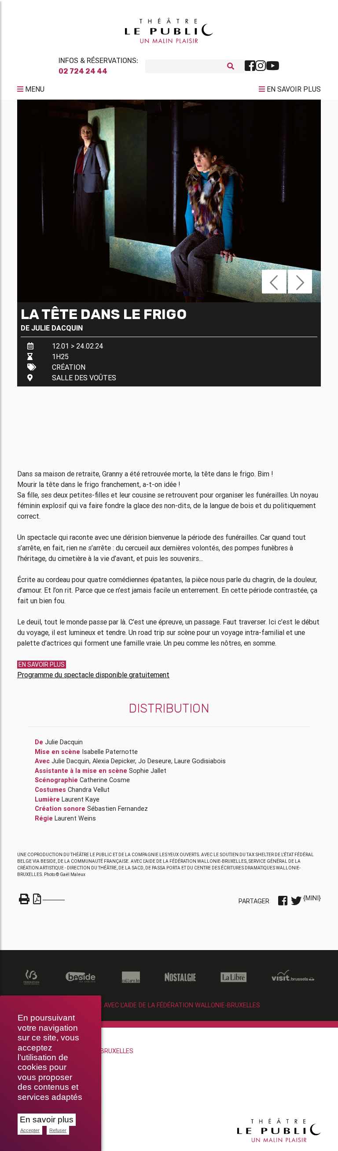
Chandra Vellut (89, 790)
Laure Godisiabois (200, 761)
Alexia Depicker (113, 761)
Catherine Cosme (105, 780)
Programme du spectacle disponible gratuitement (93, 674)
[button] (274, 281)
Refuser (57, 1130)
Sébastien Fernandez (117, 809)
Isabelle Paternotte (110, 752)
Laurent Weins (75, 818)
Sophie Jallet (147, 771)
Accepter (30, 1130)
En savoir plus (46, 1119)
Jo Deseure (154, 761)
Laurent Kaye (80, 799)
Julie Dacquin (57, 327)
